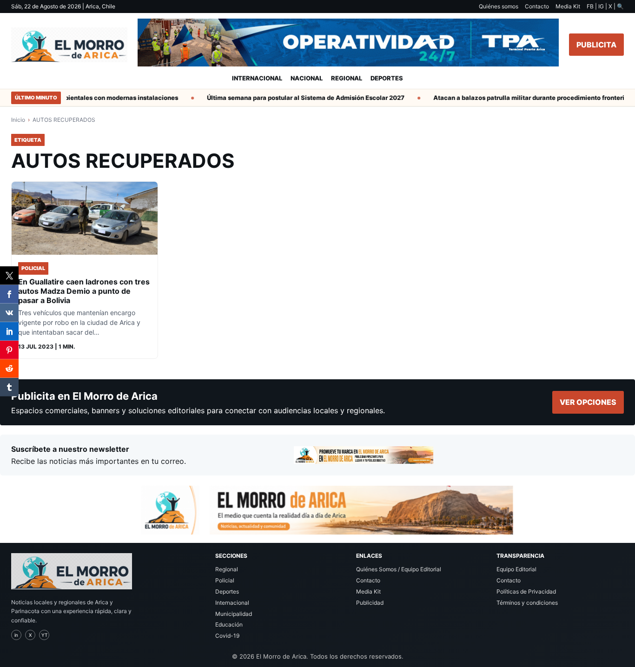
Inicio (18, 119)
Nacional (307, 78)
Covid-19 (227, 635)
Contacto (537, 6)
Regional (346, 78)
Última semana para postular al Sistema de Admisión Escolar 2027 (298, 97)
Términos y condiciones (527, 602)
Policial (224, 580)
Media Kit (568, 6)
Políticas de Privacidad (526, 591)
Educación (229, 624)
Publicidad (370, 602)
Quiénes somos (498, 6)
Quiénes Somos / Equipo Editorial (398, 569)
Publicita (596, 44)
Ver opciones (588, 402)
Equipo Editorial (516, 569)
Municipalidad (233, 613)
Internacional (257, 78)
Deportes (386, 78)
